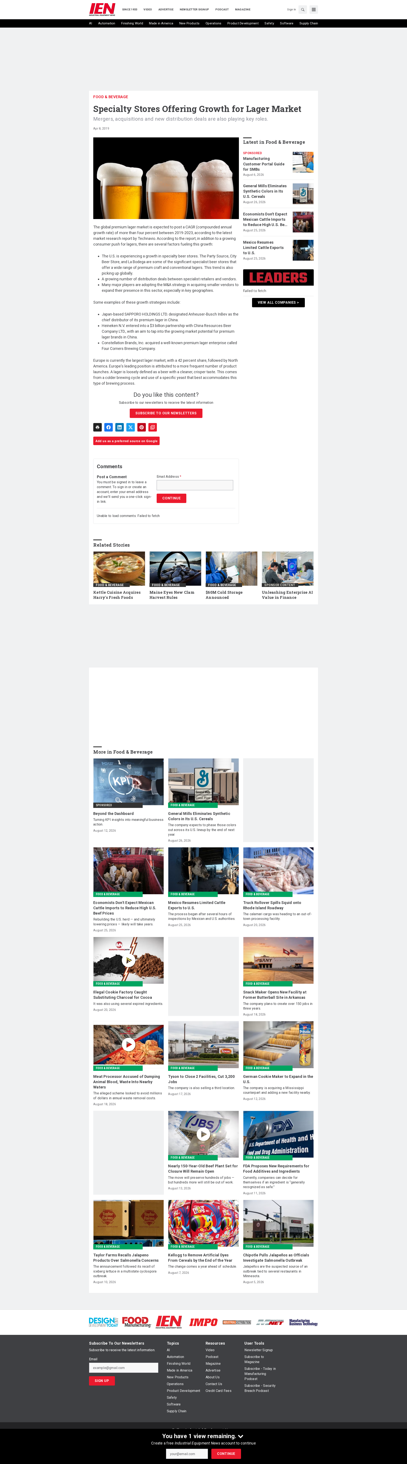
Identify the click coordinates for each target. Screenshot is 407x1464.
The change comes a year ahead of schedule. (202, 1266)
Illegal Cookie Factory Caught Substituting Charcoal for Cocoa (122, 995)
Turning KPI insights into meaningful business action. (128, 822)
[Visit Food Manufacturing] (136, 1322)
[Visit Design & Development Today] (103, 1322)
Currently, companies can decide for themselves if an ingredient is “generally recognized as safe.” (274, 1182)
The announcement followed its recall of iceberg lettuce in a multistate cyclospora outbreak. (125, 1271)
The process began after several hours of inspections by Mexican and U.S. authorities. (201, 916)
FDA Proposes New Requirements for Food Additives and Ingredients (276, 1168)
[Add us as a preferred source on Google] (152, 427)
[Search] (302, 9)
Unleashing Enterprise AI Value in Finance (287, 595)
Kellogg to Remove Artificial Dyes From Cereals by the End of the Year (200, 1258)
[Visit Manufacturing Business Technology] (303, 1322)
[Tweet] (130, 427)
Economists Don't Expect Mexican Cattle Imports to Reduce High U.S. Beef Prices (265, 220)
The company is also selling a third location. (201, 1088)
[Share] (108, 427)
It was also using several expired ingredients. (128, 1004)
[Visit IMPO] (203, 1322)
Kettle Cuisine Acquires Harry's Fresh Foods (117, 595)
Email (93, 1359)
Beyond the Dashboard (113, 813)
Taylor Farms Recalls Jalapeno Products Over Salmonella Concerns (126, 1258)
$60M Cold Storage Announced (224, 595)
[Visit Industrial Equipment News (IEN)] (169, 1322)
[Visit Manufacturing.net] (270, 1322)
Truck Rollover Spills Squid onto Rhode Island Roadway (272, 905)
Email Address (169, 476)
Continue (226, 1454)
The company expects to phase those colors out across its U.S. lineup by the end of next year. (202, 830)
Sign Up (102, 1381)
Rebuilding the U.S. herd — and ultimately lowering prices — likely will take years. (124, 921)
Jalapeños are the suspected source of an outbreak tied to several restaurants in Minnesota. (275, 1271)
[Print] (97, 427)
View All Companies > (278, 302)
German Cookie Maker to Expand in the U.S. (278, 1079)
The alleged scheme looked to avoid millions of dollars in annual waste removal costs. (127, 1095)
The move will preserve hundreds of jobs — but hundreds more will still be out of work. (201, 1180)
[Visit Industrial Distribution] (236, 1322)
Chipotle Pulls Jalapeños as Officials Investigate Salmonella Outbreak (276, 1258)
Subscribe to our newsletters (166, 413)
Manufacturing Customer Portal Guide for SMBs (263, 163)
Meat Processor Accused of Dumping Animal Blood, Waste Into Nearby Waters (126, 1081)
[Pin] (141, 427)
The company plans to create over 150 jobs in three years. (278, 1006)
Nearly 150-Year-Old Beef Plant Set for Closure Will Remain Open (203, 1168)
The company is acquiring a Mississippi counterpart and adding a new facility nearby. (277, 1090)
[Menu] (313, 9)
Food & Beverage (110, 97)
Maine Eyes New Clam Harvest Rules (171, 595)
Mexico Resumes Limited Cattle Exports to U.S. (263, 247)
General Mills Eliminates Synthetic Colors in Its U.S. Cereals (265, 191)
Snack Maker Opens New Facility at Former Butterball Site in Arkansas (275, 995)
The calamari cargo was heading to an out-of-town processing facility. (277, 916)
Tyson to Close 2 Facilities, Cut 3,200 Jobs (201, 1079)
